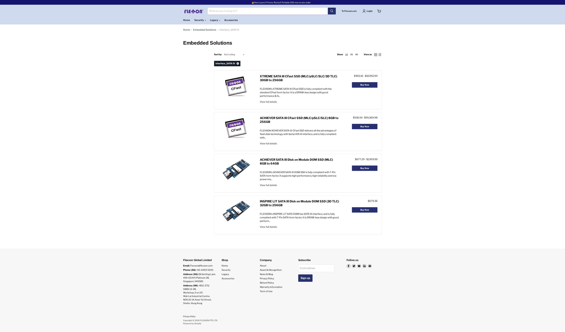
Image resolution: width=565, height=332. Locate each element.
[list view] (380, 55)
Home (186, 20)
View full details (268, 101)
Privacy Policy (267, 278)
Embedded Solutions (204, 30)
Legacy (214, 20)
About (263, 265)
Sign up (305, 278)
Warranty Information (271, 287)
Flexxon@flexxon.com (201, 265)
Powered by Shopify (192, 323)
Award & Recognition (271, 270)
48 (356, 54)
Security (199, 20)
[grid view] (376, 55)
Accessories (231, 20)
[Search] (332, 11)
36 (351, 54)
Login (370, 11)
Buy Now (364, 85)
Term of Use (266, 291)
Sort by (218, 54)
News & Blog (266, 274)
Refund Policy (267, 282)
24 (346, 54)
